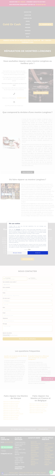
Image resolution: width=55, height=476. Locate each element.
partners (18, 229)
